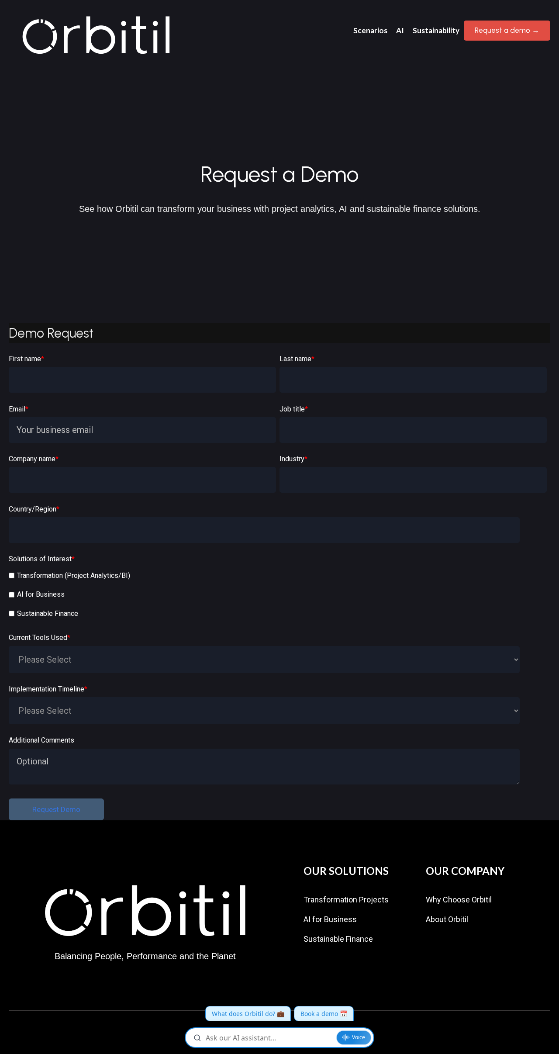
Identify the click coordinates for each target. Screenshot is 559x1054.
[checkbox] (278, 596)
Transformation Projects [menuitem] (346, 899)
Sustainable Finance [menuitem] (338, 938)
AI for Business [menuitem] (330, 919)
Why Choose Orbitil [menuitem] (459, 899)
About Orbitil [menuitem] (447, 919)
